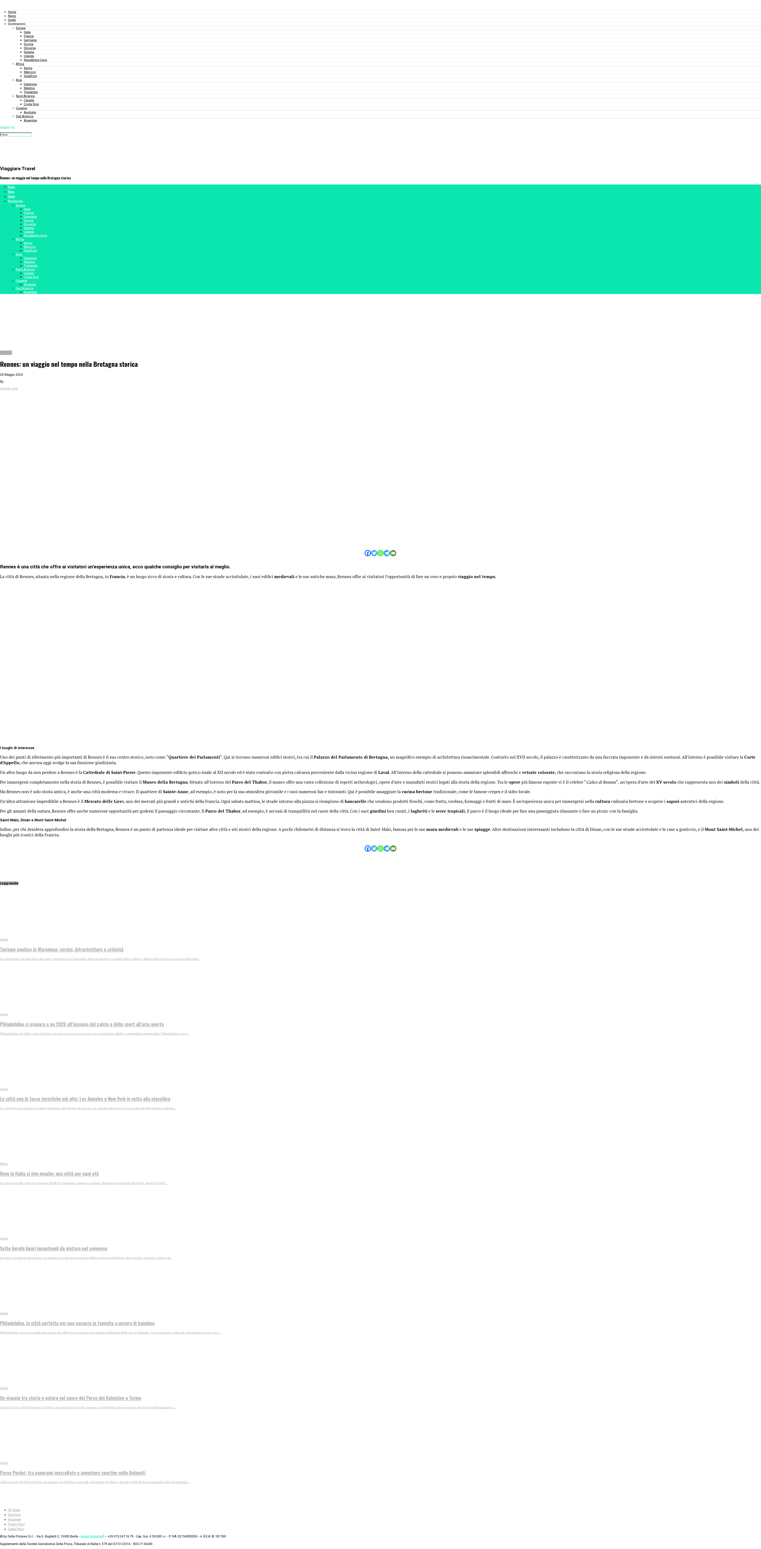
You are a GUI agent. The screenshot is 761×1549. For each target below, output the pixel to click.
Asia (19, 80)
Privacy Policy (16, 1524)
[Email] (393, 553)
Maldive (29, 88)
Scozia (28, 44)
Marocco (30, 72)
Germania (30, 40)
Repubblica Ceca (35, 60)
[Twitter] (374, 553)
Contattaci (14, 1514)
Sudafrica (30, 76)
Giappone (30, 84)
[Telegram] (387, 553)
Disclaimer (14, 1519)
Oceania (21, 108)
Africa (20, 64)
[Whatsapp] (380, 553)
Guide (12, 20)
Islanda (29, 56)
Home (12, 12)
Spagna (29, 52)
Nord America (25, 96)
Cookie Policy (16, 1529)
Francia (29, 36)
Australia (30, 112)
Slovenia (30, 48)
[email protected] (92, 1536)
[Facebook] (368, 553)
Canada (29, 100)
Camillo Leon (9, 388)
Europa (20, 28)
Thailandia (31, 92)
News (12, 16)
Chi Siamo (14, 1510)
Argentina (30, 120)
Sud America (24, 116)
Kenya (28, 68)
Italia (27, 32)
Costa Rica (31, 104)
